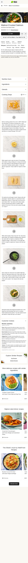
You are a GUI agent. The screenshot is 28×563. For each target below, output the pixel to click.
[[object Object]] (22, 33)
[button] (14, 84)
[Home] (2, 6)
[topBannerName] (14, 10)
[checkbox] (1, 29)
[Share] (25, 33)
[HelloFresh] (14, 2)
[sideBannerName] (14, 67)
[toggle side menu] (2, 2)
